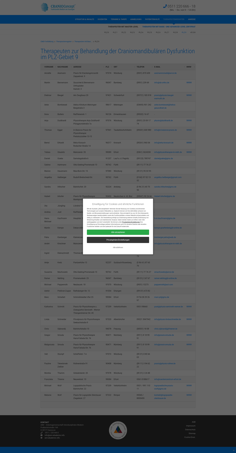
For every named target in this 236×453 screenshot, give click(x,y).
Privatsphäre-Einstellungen (131, 222)
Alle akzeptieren (118, 232)
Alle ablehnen (118, 247)
